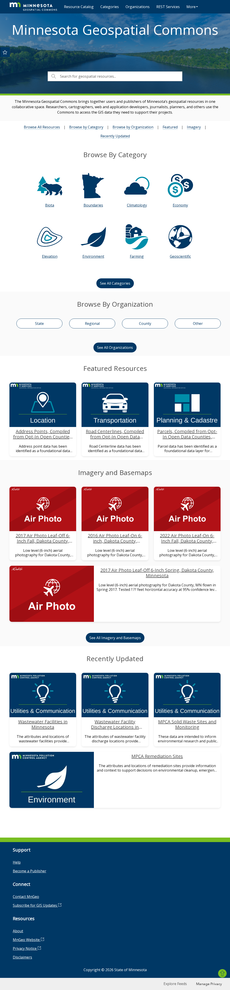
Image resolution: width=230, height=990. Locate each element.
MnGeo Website (27, 939)
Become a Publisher (29, 871)
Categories (109, 6)
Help (17, 862)
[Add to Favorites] (5, 52)
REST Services (168, 6)
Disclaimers (22, 957)
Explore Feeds (175, 983)
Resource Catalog (79, 6)
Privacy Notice (25, 948)
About (18, 930)
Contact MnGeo (26, 896)
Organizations (138, 6)
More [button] (191, 6)
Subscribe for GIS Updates (35, 905)
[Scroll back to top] (222, 973)
